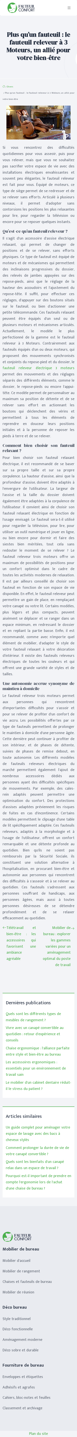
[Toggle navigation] (69, 8)
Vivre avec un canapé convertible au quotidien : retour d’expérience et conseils (35, 1034)
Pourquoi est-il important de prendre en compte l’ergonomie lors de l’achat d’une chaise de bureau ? (38, 1182)
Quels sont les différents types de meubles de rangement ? (33, 1017)
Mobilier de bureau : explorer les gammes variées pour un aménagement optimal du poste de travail (57, 946)
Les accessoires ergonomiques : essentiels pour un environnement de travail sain (36, 1068)
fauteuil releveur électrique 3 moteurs (38, 368)
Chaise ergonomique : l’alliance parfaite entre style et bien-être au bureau (38, 1051)
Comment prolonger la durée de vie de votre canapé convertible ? (37, 1151)
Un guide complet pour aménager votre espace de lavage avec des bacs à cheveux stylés (38, 1133)
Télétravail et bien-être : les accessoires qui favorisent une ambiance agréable (21, 943)
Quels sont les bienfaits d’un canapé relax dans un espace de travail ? (35, 1165)
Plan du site (38, 1434)
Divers (10, 87)
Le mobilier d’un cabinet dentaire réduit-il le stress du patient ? (38, 1085)
